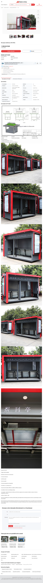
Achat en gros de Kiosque (36, 571)
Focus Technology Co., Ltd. (21, 577)
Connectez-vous (4, 74)
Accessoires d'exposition (26, 571)
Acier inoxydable (3, 554)
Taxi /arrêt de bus (34, 558)
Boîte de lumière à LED (14, 554)
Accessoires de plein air (27, 569)
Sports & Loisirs (6, 7)
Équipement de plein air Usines (7, 569)
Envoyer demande (11, 51)
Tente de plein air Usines (18, 569)
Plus (2, 573)
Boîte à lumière (3, 558)
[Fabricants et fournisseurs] (21, 2)
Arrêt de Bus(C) (34, 556)
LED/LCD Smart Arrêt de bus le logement (37, 554)
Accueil (2, 7)
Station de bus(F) (4, 556)
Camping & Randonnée (13, 7)
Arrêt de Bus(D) (24, 556)
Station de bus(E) (14, 556)
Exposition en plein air (16, 571)
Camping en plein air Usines (6, 571)
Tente (18, 7)
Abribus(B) (23, 558)
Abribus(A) (13, 558)
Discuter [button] (32, 51)
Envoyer (10, 526)
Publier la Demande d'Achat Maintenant (15, 527)
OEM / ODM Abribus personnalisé (27, 554)
